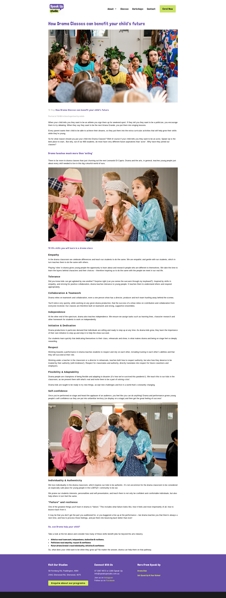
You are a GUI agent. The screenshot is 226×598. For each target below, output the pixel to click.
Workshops (137, 8)
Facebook (110, 580)
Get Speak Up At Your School (148, 575)
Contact (151, 8)
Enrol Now (168, 8)
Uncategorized (70, 116)
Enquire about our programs (68, 583)
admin (81, 116)
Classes (124, 8)
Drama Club (142, 571)
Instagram (108, 578)
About (111, 8)
